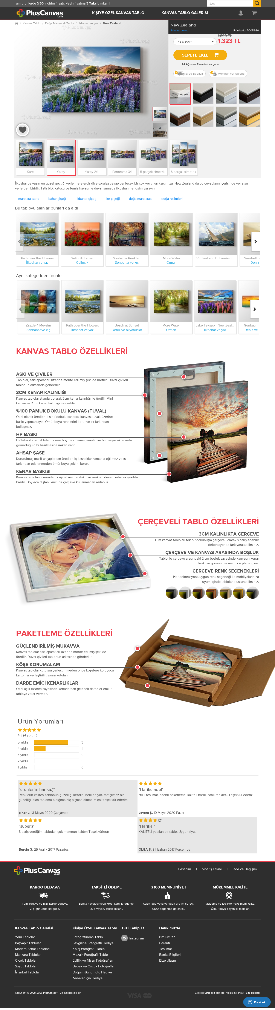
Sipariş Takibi (212, 869)
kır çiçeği (113, 198)
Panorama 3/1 (122, 172)
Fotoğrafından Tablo (88, 937)
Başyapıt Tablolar (28, 943)
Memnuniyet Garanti (231, 73)
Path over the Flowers (37, 258)
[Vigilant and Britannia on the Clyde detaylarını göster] (216, 234)
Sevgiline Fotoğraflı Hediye (93, 943)
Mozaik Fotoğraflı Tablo (90, 954)
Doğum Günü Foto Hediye (92, 972)
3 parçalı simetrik (183, 172)
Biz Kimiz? (167, 937)
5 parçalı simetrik (152, 172)
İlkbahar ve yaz (179, 30)
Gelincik (82, 262)
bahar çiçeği (57, 198)
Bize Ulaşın (167, 960)
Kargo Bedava (193, 73)
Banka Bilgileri (170, 954)
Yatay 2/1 (91, 172)
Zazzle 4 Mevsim (38, 325)
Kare (30, 172)
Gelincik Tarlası (82, 258)
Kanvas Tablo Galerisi (185, 13)
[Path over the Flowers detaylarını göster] (37, 234)
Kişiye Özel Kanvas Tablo (118, 13)
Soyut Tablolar (26, 966)
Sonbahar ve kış (127, 262)
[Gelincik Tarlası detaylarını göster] (82, 234)
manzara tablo (28, 198)
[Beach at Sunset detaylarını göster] (127, 301)
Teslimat (165, 949)
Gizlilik (199, 992)
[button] (195, 41)
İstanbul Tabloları (28, 972)
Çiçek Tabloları (26, 960)
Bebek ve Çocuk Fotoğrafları (94, 966)
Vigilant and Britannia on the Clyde (222, 258)
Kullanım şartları (235, 992)
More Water (171, 258)
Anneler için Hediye (87, 978)
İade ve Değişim (245, 869)
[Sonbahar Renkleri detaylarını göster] (127, 234)
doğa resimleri (172, 198)
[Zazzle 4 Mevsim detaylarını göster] (38, 301)
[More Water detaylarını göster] (171, 234)
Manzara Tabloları (28, 954)
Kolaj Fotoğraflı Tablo (89, 949)
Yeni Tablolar (25, 937)
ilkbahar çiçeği (86, 198)
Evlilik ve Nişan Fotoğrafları (93, 960)
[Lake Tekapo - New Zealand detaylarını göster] (215, 301)
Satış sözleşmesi (214, 992)
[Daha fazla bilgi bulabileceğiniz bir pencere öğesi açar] (257, 1002)
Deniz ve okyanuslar (127, 330)
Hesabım (184, 869)
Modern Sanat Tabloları (32, 949)
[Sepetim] (254, 13)
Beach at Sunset (127, 325)
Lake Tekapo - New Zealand (216, 325)
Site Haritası (253, 992)
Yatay (61, 172)
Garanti (164, 943)
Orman (172, 262)
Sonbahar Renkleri (127, 258)
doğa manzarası (140, 198)
